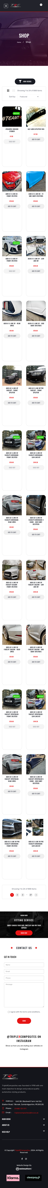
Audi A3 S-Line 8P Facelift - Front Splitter (12, 390)
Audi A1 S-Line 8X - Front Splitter (12, 195)
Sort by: (12, 97)
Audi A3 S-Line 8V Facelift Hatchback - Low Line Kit (36, 455)
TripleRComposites (22, 1150)
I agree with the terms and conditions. (25, 1012)
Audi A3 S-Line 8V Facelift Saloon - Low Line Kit (36, 584)
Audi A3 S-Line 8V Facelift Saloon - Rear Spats (12, 649)
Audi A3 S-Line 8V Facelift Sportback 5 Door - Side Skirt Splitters (36, 780)
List (14, 90)
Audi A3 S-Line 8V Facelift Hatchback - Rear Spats (12, 520)
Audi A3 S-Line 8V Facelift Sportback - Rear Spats (12, 779)
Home (19, 42)
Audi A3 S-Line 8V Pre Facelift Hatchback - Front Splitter (12, 844)
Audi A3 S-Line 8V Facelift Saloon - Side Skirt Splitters (36, 649)
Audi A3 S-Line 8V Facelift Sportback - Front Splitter (12, 714)
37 (31, 895)
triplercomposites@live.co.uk (26, 1113)
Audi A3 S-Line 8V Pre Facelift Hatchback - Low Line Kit (36, 844)
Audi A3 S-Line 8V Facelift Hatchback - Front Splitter (12, 455)
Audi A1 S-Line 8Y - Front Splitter (12, 260)
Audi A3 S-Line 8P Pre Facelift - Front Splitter (36, 390)
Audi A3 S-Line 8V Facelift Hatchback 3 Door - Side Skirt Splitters (36, 521)
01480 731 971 (20, 1109)
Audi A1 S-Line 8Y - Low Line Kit (36, 260)
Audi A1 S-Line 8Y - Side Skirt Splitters (36, 324)
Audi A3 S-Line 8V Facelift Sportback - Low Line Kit (36, 714)
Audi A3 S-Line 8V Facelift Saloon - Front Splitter (12, 584)
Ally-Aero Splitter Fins (36, 129)
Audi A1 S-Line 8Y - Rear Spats (12, 324)
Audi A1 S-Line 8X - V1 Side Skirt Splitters (36, 195)
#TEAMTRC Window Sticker (12, 130)
